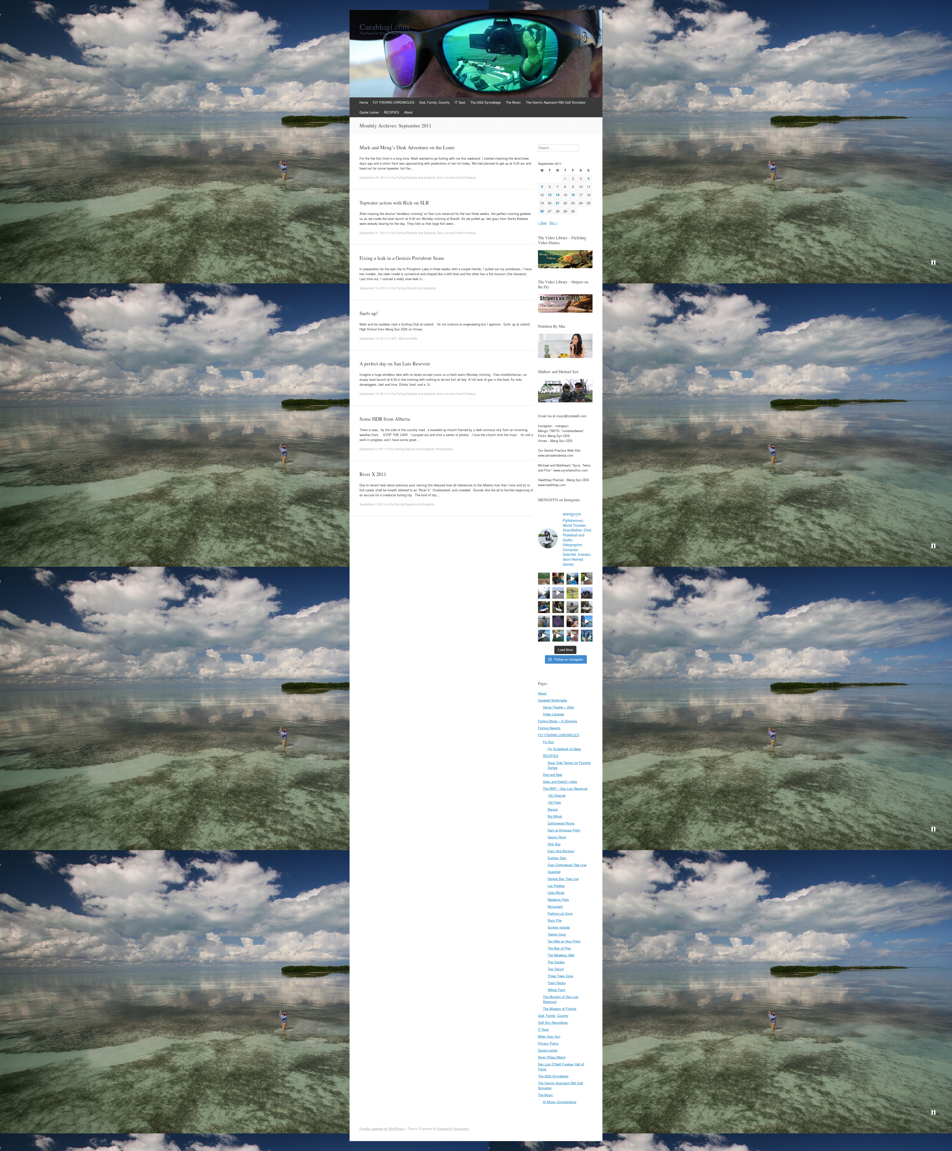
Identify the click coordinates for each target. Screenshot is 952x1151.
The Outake (556, 962)
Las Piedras (556, 885)
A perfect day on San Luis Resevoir (394, 363)
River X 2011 (372, 474)
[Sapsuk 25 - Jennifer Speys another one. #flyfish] (587, 607)
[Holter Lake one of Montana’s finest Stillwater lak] (544, 636)
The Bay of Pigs (559, 948)
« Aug (542, 222)
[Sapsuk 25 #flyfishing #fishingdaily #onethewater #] (544, 607)
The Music (513, 102)
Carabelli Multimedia (552, 700)
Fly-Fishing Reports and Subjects (413, 177)
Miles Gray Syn (549, 1036)
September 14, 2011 (373, 338)
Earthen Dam (557, 858)
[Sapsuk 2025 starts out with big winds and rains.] (558, 621)
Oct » (553, 222)
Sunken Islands (559, 927)
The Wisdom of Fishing (559, 1008)
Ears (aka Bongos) (561, 851)
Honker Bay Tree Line (563, 878)
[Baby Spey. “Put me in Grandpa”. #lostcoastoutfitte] (558, 579)
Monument (555, 906)
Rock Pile (555, 920)
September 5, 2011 (372, 449)
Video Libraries (553, 714)
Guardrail (554, 871)
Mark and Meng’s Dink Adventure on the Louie (407, 147)
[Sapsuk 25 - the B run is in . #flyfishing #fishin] (572, 607)
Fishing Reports (549, 728)
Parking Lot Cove (560, 913)
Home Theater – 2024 (558, 707)
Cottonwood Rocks (561, 823)
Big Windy (555, 816)
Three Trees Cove (560, 976)
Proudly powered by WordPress (382, 1128)
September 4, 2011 (372, 504)
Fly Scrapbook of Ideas (564, 748)
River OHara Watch (551, 1057)
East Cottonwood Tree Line (567, 864)
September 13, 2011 (373, 393)
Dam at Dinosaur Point (564, 830)
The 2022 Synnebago (485, 102)
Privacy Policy (548, 1043)
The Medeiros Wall (561, 955)
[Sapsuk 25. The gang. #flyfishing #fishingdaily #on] (587, 593)
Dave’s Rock (557, 837)
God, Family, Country (434, 102)
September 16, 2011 (373, 288)
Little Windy (556, 892)
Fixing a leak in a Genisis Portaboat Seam (401, 258)
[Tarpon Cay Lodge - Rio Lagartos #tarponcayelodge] (572, 579)
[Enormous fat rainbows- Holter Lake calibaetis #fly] (587, 621)
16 (573, 194)
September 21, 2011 (373, 233)
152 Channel (556, 795)
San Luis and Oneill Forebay (456, 177)
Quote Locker (369, 112)
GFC (394, 338)
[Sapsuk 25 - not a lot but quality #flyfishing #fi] (558, 607)
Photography (443, 449)
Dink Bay (554, 844)
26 (542, 211)
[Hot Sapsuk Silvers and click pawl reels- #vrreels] (558, 593)
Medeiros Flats (558, 899)
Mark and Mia (408, 338)
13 (549, 194)
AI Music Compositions (559, 1101)
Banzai (553, 809)
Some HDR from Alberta (384, 418)
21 (557, 203)
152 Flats (554, 802)
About (408, 112)
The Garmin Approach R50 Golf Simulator (556, 102)
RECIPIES (391, 112)
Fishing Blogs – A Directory (557, 721)
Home (363, 102)
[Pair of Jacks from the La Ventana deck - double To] (587, 636)
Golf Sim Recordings (553, 1022)
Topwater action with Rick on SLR (394, 202)
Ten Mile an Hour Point (564, 941)
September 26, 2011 (373, 177)
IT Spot (460, 102)
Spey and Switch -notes (560, 781)
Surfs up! (368, 313)
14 (557, 194)
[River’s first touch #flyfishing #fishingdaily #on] (572, 621)
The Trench (556, 969)
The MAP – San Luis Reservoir (565, 788)
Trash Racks (557, 982)
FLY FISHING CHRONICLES (393, 102)
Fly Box (548, 741)
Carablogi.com (384, 26)
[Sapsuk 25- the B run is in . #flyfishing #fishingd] (544, 621)
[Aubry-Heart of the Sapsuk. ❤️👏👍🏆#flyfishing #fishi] (572, 593)
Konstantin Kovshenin (453, 1128)
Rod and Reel (552, 774)
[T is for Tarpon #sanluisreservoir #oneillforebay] (544, 579)
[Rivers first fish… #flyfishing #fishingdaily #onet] (572, 636)
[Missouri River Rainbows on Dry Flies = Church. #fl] (558, 636)
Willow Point (556, 989)
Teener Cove (557, 934)
